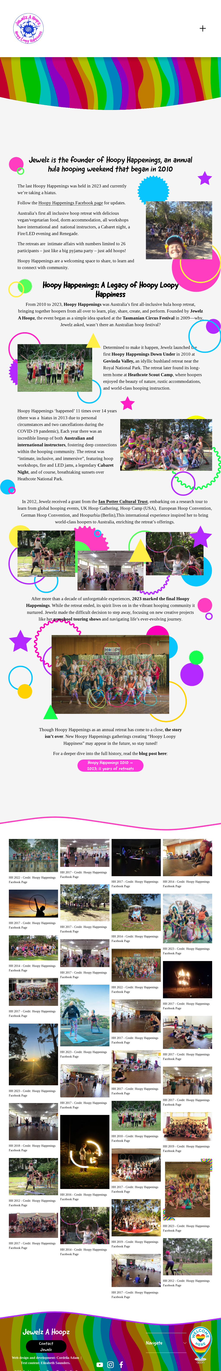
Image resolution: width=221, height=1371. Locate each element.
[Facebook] (121, 1364)
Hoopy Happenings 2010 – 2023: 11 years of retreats (110, 766)
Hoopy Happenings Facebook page (70, 202)
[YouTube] (99, 1364)
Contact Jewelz (46, 1346)
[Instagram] (110, 1364)
